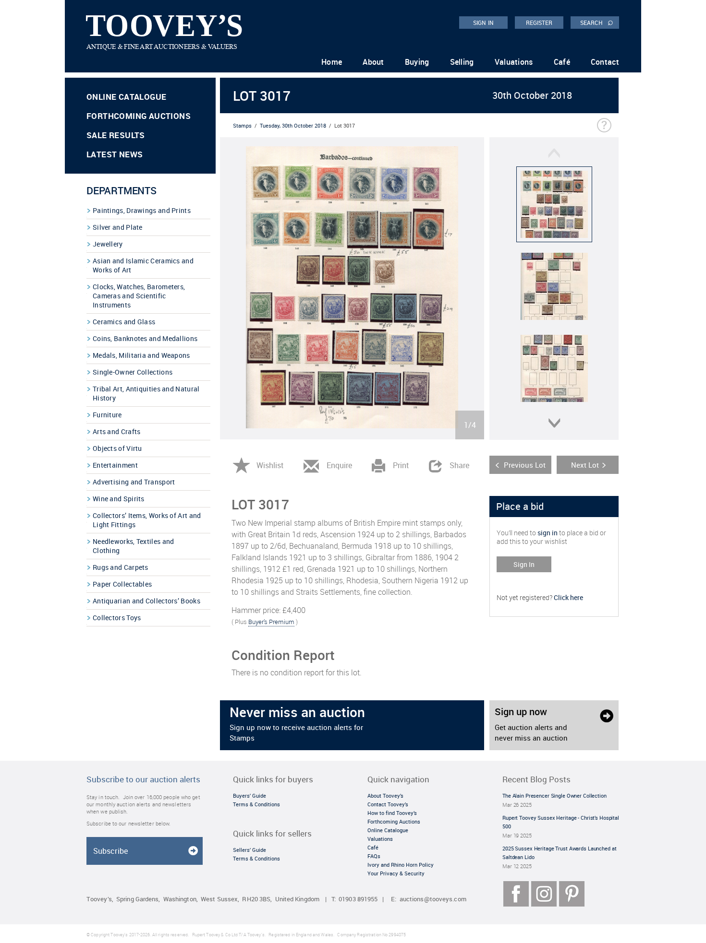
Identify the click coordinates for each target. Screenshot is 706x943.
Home (331, 62)
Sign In (524, 564)
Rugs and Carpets (120, 567)
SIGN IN (483, 22)
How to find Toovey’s (392, 812)
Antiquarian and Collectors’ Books (146, 600)
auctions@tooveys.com (433, 899)
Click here (568, 597)
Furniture (107, 414)
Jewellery (108, 243)
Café (562, 62)
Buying (417, 62)
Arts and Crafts (117, 431)
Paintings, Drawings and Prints (142, 210)
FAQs (373, 856)
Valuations (514, 62)
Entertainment (115, 465)
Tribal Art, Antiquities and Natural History (146, 393)
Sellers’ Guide (249, 849)
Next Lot (585, 465)
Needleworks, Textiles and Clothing (133, 546)
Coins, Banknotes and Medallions (145, 338)
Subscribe (110, 851)
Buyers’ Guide (249, 795)
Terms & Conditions (256, 804)
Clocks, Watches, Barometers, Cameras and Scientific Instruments (139, 295)
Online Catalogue (126, 96)
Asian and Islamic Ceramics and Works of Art (143, 265)
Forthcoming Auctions (138, 115)
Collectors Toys (117, 617)
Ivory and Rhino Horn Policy (400, 864)
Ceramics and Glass (124, 321)
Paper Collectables (122, 584)
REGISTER (539, 22)
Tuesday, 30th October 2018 (293, 125)
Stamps (242, 125)
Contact (605, 62)
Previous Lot (525, 465)
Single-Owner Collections (132, 372)
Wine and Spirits (119, 498)
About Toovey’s (385, 795)
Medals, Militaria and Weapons (141, 355)
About (373, 62)
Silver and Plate (118, 227)
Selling (462, 62)
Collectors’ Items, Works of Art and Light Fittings (147, 520)
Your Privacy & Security (396, 873)
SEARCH (596, 22)
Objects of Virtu (117, 448)
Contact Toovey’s (387, 804)
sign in (547, 532)
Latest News (114, 154)
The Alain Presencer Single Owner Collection (554, 795)
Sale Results (115, 135)
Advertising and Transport (134, 481)
